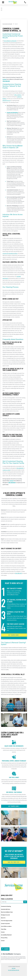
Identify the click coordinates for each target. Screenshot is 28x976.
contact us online (6, 470)
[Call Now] (25, 2)
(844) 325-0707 (6, 895)
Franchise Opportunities (6, 920)
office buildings (17, 95)
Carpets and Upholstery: (12, 112)
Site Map (13, 968)
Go (25, 902)
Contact (4, 79)
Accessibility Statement (6, 935)
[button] (3, 2)
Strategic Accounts (5, 915)
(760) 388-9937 (6, 81)
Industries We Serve (5, 909)
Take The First (13, 862)
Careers (3, 932)
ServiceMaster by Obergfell (10, 41)
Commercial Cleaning (6, 906)
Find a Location (7, 899)
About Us (3, 917)
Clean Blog (3, 929)
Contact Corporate (5, 923)
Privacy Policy (4, 937)
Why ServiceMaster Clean (7, 912)
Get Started (13, 635)
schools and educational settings (10, 253)
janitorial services (6, 100)
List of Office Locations (6, 926)
